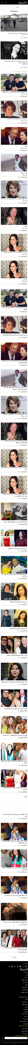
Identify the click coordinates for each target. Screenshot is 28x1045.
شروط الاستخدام (23, 1021)
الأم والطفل (24, 990)
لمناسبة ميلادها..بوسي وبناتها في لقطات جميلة (15, 522)
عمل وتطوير (24, 1004)
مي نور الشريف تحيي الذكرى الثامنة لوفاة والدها (17, 119)
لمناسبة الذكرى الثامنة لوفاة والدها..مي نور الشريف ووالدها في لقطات (14, 362)
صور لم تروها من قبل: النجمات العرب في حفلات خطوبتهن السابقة (15, 949)
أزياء (26, 975)
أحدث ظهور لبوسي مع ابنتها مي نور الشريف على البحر (15, 815)
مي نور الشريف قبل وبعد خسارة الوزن (17, 548)
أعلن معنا (25, 1024)
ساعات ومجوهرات (23, 997)
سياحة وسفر (24, 1002)
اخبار (26, 999)
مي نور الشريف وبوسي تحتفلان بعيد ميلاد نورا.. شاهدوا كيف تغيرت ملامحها (15, 388)
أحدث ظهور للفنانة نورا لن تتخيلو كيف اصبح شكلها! (14, 682)
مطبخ (26, 985)
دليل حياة (25, 982)
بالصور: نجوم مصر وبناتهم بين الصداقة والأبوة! (16, 708)
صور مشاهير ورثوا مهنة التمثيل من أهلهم (17, 655)
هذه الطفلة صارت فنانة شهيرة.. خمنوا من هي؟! (15, 922)
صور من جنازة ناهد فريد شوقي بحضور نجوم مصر (17, 33)
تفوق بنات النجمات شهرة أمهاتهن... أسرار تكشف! (15, 735)
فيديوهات (25, 1009)
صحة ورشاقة (24, 980)
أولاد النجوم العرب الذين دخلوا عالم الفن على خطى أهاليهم (15, 92)
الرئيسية (17, 7)
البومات (25, 1012)
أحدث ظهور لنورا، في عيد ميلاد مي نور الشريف (15, 895)
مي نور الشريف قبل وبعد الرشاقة (18, 602)
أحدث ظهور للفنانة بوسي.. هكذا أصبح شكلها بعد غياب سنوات (14, 199)
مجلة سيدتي (24, 1029)
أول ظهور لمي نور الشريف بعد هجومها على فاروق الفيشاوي (14, 869)
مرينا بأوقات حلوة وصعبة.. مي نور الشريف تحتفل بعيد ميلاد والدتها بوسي (15, 495)
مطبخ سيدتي (24, 1031)
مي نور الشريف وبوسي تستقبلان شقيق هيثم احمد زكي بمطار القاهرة (14, 842)
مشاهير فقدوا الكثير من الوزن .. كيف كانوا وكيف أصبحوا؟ (15, 789)
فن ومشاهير (24, 987)
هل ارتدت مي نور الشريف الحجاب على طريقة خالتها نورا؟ (15, 252)
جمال (26, 977)
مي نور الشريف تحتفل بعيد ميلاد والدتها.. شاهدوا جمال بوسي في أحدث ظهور (15, 62)
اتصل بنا (25, 1019)
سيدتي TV (25, 1033)
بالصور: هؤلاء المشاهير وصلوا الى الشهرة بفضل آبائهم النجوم (14, 762)
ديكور (26, 1007)
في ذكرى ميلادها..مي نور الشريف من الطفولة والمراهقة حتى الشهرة (16, 442)
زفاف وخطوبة (24, 992)
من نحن (25, 1016)
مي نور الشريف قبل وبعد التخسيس (18, 628)
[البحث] (5, 2)
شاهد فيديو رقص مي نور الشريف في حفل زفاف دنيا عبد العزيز (14, 575)
